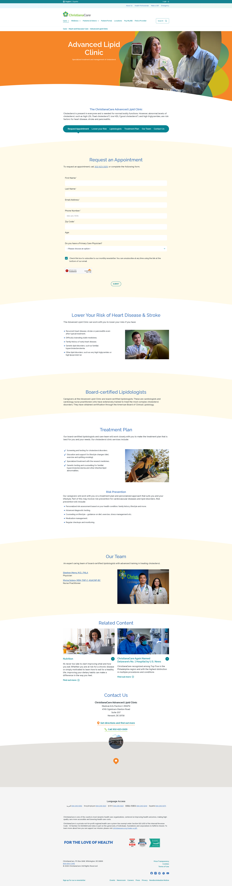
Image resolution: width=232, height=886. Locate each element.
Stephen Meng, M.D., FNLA (75, 572)
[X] (163, 873)
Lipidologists (115, 129)
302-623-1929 (101, 166)
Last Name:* (70, 189)
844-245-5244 (142, 806)
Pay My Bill (128, 21)
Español (75, 1)
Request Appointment (78, 129)
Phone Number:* (73, 210)
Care (65, 21)
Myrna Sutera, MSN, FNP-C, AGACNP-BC (82, 580)
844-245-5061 (77, 806)
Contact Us (159, 129)
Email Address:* (72, 200)
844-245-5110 (101, 806)
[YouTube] (167, 873)
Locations (118, 21)
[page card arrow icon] (113, 658)
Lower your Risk (99, 129)
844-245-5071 (161, 806)
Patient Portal (106, 21)
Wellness (74, 21)
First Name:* (71, 178)
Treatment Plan (131, 129)
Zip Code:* (70, 221)
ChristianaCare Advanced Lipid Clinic (116, 702)
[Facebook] (151, 873)
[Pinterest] (159, 873)
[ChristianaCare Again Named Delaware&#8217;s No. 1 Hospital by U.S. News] (143, 641)
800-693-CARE (69, 864)
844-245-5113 (118, 806)
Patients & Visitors (90, 21)
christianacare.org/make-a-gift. (125, 828)
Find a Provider (141, 21)
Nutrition (68, 658)
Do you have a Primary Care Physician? (83, 243)
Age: (67, 232)
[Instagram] (155, 873)
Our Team (146, 129)
